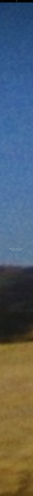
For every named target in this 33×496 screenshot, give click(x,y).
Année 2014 (17, 248)
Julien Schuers (13, 248)
